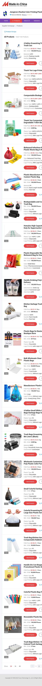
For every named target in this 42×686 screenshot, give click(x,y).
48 (20, 666)
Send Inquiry (30, 63)
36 (15, 666)
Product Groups (11, 32)
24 (11, 666)
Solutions (37, 21)
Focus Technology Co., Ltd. (25, 678)
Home (6, 21)
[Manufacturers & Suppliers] (15, 4)
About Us (27, 21)
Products (17, 21)
